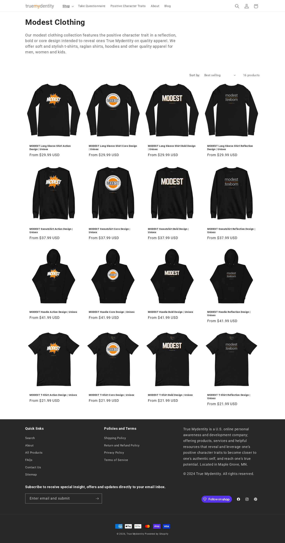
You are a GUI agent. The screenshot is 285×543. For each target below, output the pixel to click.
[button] (68, 6)
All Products (34, 452)
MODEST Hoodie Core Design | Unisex (112, 311)
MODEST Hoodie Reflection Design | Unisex (228, 313)
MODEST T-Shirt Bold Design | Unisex (170, 394)
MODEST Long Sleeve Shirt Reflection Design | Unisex (230, 147)
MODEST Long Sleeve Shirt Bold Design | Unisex (172, 147)
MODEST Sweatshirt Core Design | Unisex (109, 230)
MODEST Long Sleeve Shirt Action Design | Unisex (50, 147)
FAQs (29, 460)
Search (30, 438)
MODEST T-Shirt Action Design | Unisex (53, 394)
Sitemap (31, 474)
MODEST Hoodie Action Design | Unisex (53, 311)
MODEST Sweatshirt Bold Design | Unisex (168, 230)
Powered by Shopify (156, 534)
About (29, 445)
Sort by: (194, 75)
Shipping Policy (115, 438)
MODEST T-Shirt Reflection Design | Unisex (228, 396)
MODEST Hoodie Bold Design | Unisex (170, 311)
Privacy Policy (114, 452)
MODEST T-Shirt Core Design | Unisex (111, 394)
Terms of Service (116, 460)
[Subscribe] (97, 499)
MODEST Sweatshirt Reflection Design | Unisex (231, 230)
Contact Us (33, 467)
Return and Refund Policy (121, 445)
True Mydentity (135, 534)
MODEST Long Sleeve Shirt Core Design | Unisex (113, 147)
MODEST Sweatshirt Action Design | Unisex (51, 230)
